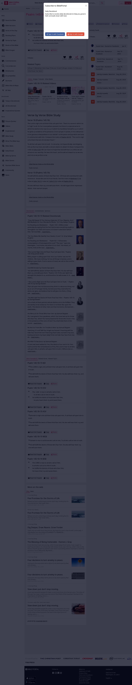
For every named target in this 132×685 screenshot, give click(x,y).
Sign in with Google (76, 34)
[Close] (86, 5)
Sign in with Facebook (56, 34)
